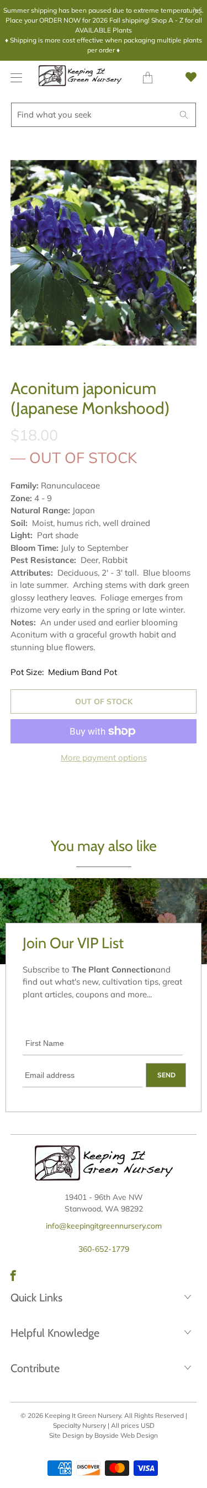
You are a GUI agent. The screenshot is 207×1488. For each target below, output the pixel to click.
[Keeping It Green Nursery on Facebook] (13, 1275)
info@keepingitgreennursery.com (104, 1226)
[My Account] (13, 77)
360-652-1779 (103, 1249)
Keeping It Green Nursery (83, 1415)
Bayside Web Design (126, 1435)
